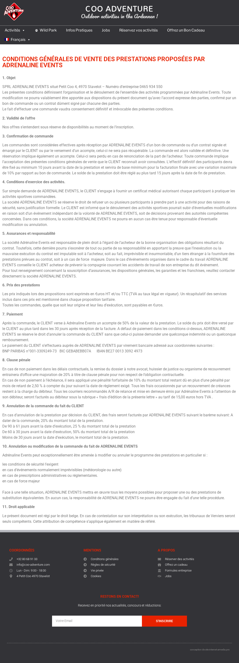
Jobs (106, 30)
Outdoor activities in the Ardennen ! (119, 16)
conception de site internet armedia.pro (210, 649)
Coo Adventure (119, 8)
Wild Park (48, 30)
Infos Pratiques (79, 30)
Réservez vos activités (138, 30)
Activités (12, 30)
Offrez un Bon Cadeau (186, 30)
